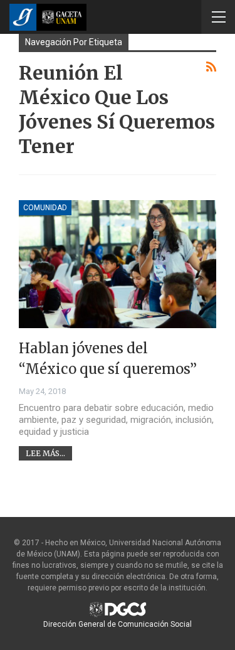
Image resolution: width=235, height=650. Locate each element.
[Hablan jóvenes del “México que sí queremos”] (117, 264)
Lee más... (45, 453)
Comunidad (45, 207)
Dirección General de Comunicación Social (117, 624)
